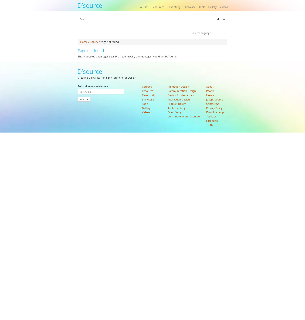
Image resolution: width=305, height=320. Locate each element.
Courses (144, 7)
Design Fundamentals (181, 95)
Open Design (175, 112)
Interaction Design (179, 99)
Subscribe (84, 99)
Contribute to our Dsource (184, 116)
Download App (215, 112)
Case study (173, 7)
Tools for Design (177, 108)
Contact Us (212, 104)
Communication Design (182, 91)
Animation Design (178, 86)
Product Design (177, 104)
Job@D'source (214, 99)
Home (84, 42)
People (210, 91)
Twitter (210, 125)
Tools (202, 7)
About (210, 86)
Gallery (212, 7)
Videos (224, 7)
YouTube (211, 116)
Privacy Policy (214, 108)
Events (210, 95)
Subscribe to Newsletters (93, 86)
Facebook (212, 121)
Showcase (190, 7)
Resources (158, 7)
